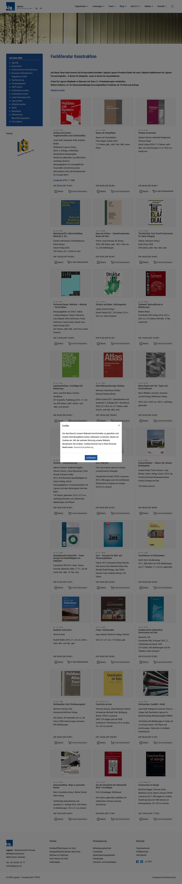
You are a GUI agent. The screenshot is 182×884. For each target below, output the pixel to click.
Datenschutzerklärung (83, 447)
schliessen (91, 457)
